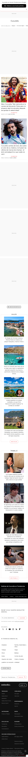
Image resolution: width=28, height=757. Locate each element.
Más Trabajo (14, 578)
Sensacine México (18, 741)
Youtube (10, 629)
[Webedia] (5, 686)
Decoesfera (4, 726)
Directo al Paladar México (7, 748)
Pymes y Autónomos (19, 726)
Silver (3, 653)
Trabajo (14, 451)
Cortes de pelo (18, 656)
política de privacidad (19, 621)
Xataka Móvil (5, 696)
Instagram (13, 629)
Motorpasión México (19, 748)
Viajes (14, 314)
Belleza (16, 653)
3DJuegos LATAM (18, 736)
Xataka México (5, 736)
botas (3, 656)
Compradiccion (5, 728)
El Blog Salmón (17, 724)
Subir (21, 685)
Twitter (3, 629)
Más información (23, 755)
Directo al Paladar (6, 713)
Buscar (21, 677)
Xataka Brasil (5, 739)
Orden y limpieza (19, 659)
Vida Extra (16, 696)
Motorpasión (17, 713)
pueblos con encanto (8, 662)
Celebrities (14, 112)
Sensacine (16, 703)
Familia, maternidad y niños (21, 596)
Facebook (6, 629)
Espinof (16, 706)
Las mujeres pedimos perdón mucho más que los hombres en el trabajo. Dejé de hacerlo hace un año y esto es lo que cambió (14, 477)
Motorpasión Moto (18, 716)
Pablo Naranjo (5, 157)
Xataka (3, 693)
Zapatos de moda (7, 659)
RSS (16, 629)
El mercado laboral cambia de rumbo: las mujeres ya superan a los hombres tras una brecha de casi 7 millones (14, 569)
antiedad (16, 662)
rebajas (13, 25)
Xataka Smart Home (6, 700)
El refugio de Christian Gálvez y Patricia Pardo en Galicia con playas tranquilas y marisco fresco (14, 339)
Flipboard (20, 629)
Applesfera (4, 698)
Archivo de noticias (15, 307)
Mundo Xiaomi (5, 703)
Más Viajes (14, 441)
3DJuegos (16, 693)
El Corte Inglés (20, 25)
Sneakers (12, 596)
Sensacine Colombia (19, 743)
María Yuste (4, 114)
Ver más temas (6, 668)
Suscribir (22, 618)
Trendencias (4, 724)
